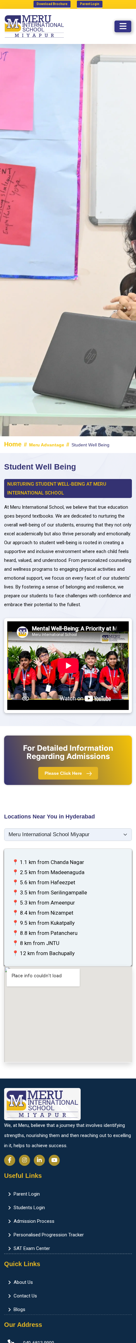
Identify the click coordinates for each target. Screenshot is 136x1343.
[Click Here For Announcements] (114, 46)
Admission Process (34, 1221)
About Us (23, 1282)
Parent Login (89, 4)
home (13, 444)
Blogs (19, 1309)
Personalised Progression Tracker (49, 1235)
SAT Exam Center (32, 1248)
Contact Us (25, 1296)
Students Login (29, 1207)
